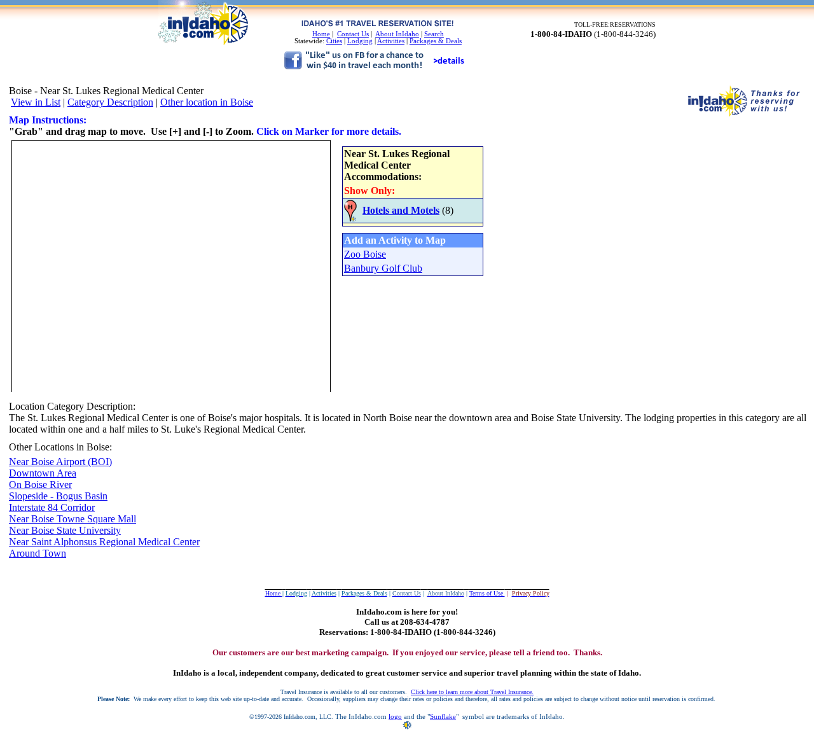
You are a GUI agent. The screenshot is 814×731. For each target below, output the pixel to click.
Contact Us (353, 34)
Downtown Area (42, 473)
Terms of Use (487, 593)
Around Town (37, 553)
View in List (35, 102)
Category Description (110, 102)
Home (321, 34)
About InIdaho (397, 34)
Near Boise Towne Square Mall (72, 518)
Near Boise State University (65, 530)
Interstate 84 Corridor (52, 507)
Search (434, 34)
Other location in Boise (206, 102)
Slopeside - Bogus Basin (58, 496)
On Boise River (40, 484)
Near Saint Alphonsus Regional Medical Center (104, 541)
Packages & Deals (436, 41)
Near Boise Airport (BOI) (60, 461)
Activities (390, 41)
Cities (334, 41)
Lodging (360, 41)
